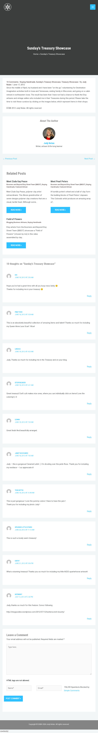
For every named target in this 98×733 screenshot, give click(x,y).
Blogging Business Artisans (17, 222)
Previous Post (10, 159)
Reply (89, 296)
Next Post (89, 159)
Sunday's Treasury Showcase (48, 82)
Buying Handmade (27, 82)
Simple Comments (71, 690)
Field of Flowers (14, 219)
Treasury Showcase (70, 82)
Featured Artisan (21, 187)
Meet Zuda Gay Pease (17, 181)
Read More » (16, 210)
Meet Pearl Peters (59, 181)
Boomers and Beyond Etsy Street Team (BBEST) (24, 184)
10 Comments (12, 82)
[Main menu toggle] (92, 7)
